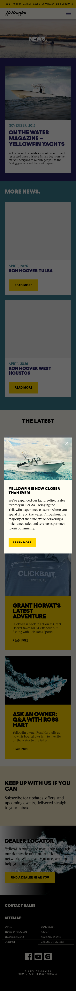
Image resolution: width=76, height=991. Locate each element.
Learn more (22, 542)
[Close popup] (66, 443)
